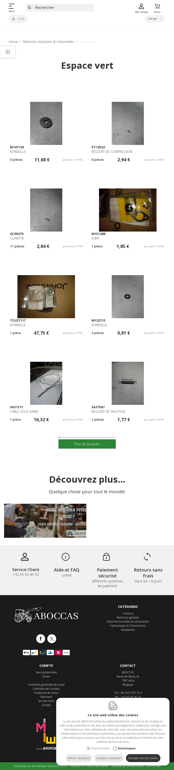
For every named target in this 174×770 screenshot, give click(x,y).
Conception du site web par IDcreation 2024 (40, 766)
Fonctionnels (100, 748)
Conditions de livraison (46, 689)
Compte (46, 665)
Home (13, 41)
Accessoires (128, 630)
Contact (46, 705)
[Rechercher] (29, 7)
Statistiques (127, 748)
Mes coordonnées (46, 672)
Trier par (153, 18)
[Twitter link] (51, 639)
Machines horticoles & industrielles (48, 41)
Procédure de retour (46, 693)
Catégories (128, 606)
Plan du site (154, 766)
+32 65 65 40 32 (131, 697)
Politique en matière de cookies (89, 766)
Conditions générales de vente (46, 685)
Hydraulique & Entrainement (128, 626)
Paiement (46, 697)
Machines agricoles (128, 617)
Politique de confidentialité (127, 766)
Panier (46, 676)
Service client (46, 701)
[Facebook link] (41, 639)
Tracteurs (128, 613)
